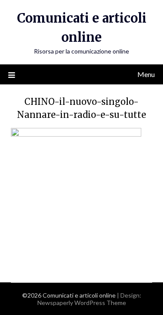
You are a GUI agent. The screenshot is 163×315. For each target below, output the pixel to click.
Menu (146, 74)
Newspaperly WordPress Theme (81, 302)
